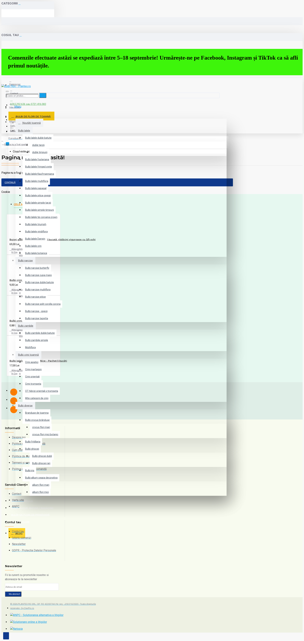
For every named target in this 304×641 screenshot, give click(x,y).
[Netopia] (16, 629)
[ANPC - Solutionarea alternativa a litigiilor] (37, 615)
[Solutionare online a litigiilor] (28, 622)
